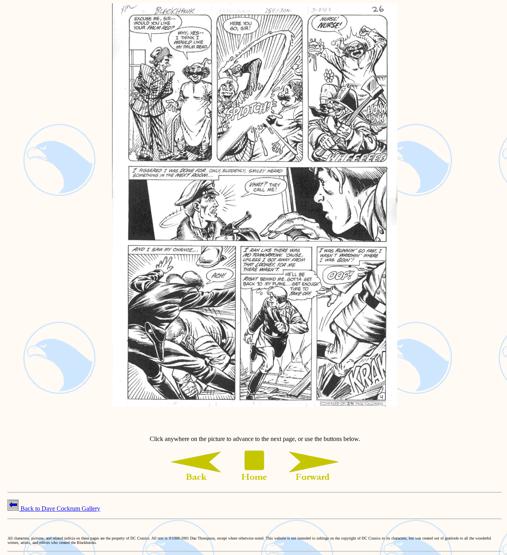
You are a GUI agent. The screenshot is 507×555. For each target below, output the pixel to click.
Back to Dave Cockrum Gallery (59, 508)
